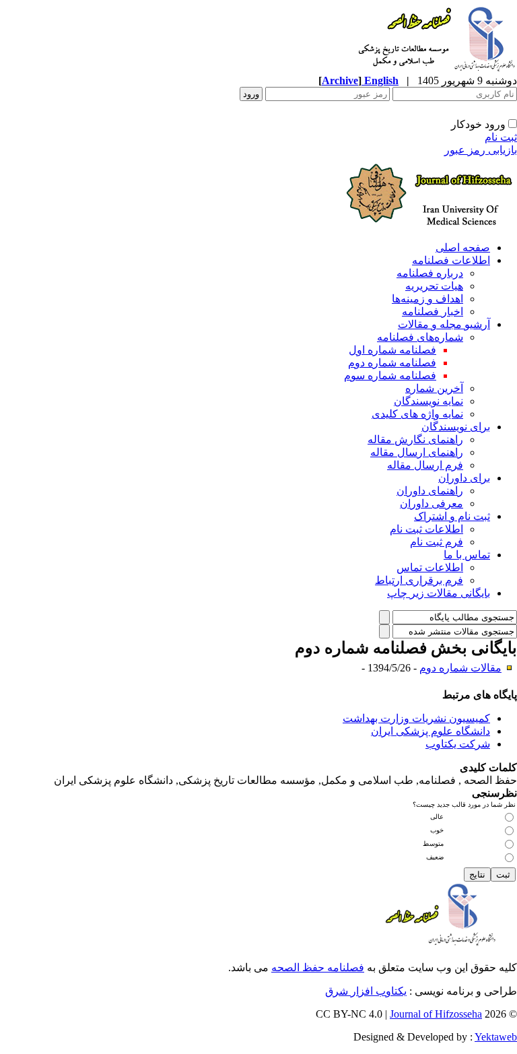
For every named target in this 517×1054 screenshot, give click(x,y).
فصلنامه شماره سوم (390, 375)
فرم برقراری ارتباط (419, 580)
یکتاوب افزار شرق (366, 991)
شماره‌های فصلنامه (420, 337)
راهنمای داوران (430, 490)
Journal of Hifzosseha (436, 1014)
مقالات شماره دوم (460, 667)
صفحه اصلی (463, 247)
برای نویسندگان (455, 426)
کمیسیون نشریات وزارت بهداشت (416, 718)
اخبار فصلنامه (432, 311)
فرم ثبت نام (436, 542)
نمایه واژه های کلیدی (417, 414)
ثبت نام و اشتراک (452, 516)
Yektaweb (496, 1037)
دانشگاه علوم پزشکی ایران (430, 731)
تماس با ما (467, 554)
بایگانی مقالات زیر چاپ (438, 593)
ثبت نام (501, 137)
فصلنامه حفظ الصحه (317, 967)
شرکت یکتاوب (457, 744)
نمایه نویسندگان (428, 401)
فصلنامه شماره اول (392, 350)
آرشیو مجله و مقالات (444, 324)
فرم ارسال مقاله (425, 465)
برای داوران (464, 478)
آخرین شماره (434, 388)
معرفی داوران (431, 503)
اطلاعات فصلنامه (451, 260)
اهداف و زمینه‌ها (427, 298)
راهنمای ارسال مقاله (416, 452)
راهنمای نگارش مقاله (415, 439)
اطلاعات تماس (430, 567)
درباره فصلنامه (430, 273)
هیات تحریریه (434, 286)
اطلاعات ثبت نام (426, 529)
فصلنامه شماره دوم (392, 362)
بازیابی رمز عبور (480, 150)
